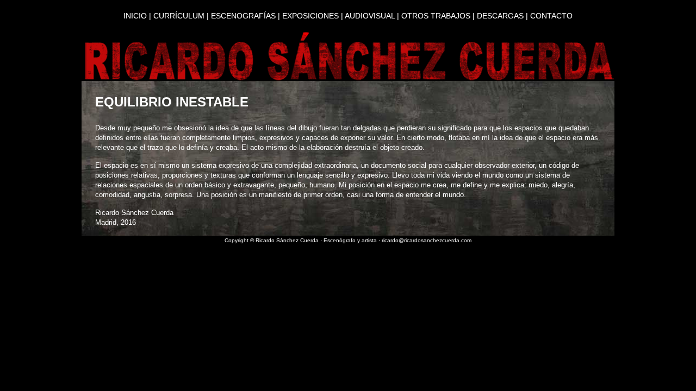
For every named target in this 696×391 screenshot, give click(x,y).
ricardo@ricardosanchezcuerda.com (426, 240)
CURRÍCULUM (178, 15)
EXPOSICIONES (310, 15)
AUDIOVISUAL (370, 15)
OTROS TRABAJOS (435, 15)
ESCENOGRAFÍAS (243, 15)
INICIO (135, 15)
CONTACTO (551, 15)
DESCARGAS (500, 15)
